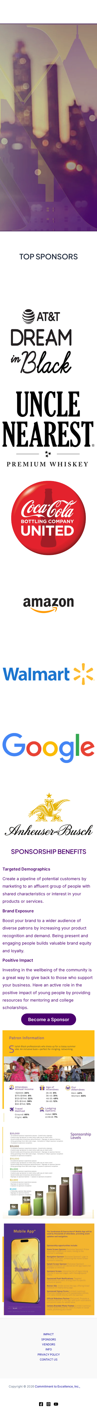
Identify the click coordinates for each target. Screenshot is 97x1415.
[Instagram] (48, 1404)
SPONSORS (48, 1339)
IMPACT (48, 1334)
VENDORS (48, 1344)
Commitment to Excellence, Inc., (57, 1386)
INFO (49, 1349)
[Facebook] (41, 1404)
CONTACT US (48, 1359)
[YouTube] (56, 1404)
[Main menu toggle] (10, 11)
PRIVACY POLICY (49, 1354)
